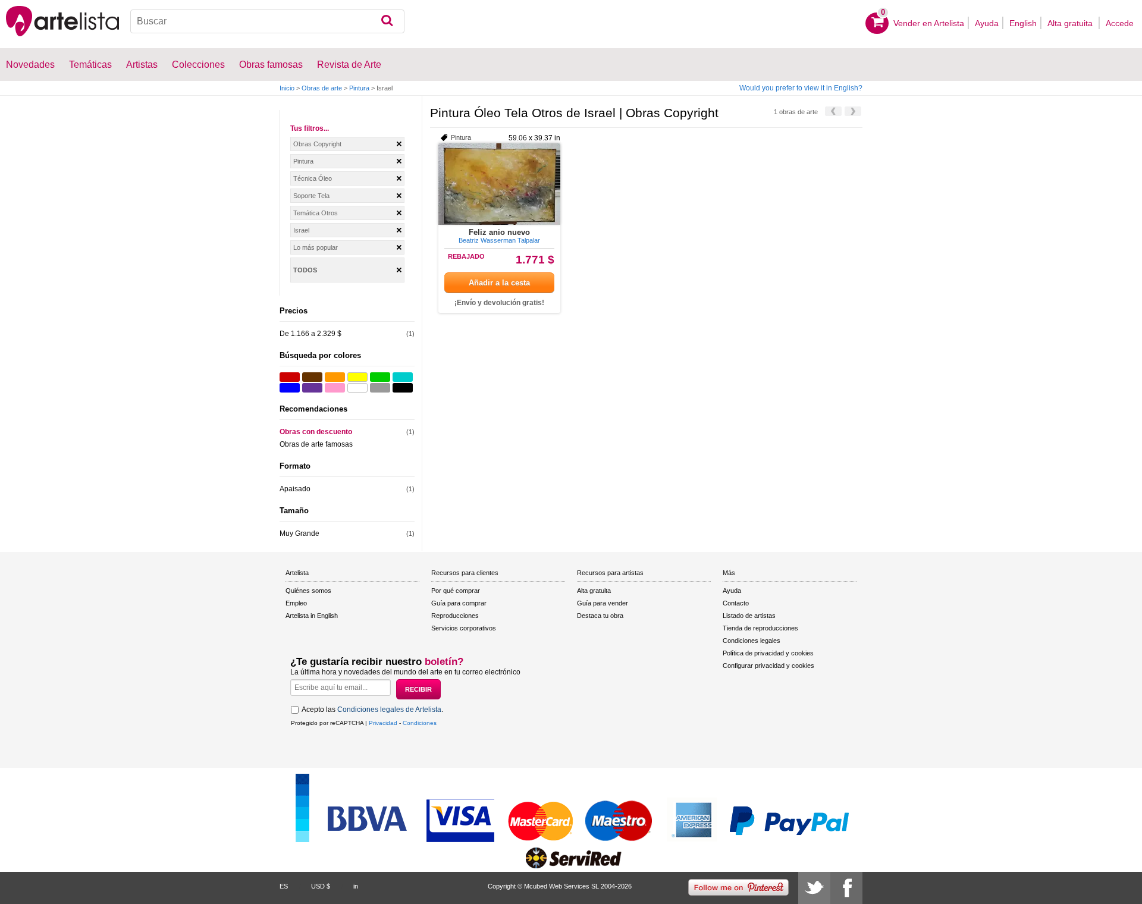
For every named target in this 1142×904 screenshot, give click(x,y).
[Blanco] (357, 388)
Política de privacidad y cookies (768, 653)
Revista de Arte (349, 64)
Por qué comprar (455, 590)
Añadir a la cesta (499, 282)
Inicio (287, 88)
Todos (305, 270)
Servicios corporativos (463, 628)
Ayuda (987, 23)
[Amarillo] (357, 377)
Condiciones (420, 723)
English (1023, 23)
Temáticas (90, 64)
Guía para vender (602, 603)
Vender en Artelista (928, 23)
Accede (1120, 23)
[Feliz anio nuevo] (499, 184)
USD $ (320, 886)
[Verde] (380, 377)
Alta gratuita (1071, 23)
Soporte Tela (311, 195)
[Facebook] (846, 888)
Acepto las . (372, 709)
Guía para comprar (459, 603)
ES (284, 886)
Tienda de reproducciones (760, 628)
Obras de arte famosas (316, 444)
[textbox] (267, 21)
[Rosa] (335, 388)
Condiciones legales (751, 640)
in (355, 886)
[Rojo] (290, 377)
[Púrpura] (312, 388)
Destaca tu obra (600, 615)
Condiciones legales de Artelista (389, 709)
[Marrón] (312, 377)
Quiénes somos (308, 590)
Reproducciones (455, 615)
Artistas (142, 64)
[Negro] (403, 388)
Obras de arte (322, 88)
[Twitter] (814, 888)
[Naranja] (335, 377)
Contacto (736, 603)
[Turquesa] (403, 377)
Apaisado (295, 489)
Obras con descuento (316, 432)
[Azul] (290, 388)
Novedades (30, 64)
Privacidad (383, 723)
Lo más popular (315, 247)
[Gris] (380, 388)
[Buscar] (386, 21)
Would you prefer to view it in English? (800, 88)
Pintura (359, 88)
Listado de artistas (749, 615)
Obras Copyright (317, 143)
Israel (301, 230)
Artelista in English (312, 615)
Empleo (296, 603)
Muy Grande (299, 533)
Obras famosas (271, 64)
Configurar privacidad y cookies (768, 665)
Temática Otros (315, 212)
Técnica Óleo (312, 178)
